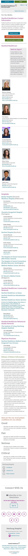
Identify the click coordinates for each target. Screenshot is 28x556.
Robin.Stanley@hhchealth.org (10, 229)
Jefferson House (15, 308)
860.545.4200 (6, 252)
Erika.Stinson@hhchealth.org (10, 318)
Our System (7, 1)
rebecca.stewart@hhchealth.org (9, 100)
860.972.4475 (5, 120)
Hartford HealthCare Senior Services (13, 300)
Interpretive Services (15, 535)
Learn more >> (6, 253)
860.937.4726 (6, 220)
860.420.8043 (6, 315)
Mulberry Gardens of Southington (11, 307)
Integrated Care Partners (9, 343)
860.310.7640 (5, 121)
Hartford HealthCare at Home (11, 293)
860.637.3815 (5, 143)
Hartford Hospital (7, 232)
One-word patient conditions (14, 40)
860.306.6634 (5, 164)
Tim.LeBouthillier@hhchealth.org (11, 335)
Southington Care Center (17, 305)
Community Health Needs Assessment (9, 545)
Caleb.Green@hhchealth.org (9, 187)
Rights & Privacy (14, 547)
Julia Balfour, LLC (16, 552)
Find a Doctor (10, 473)
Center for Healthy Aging (9, 302)
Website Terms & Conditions (9, 548)
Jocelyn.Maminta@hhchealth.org (10, 144)
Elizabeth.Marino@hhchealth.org (11, 273)
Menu (22, 5)
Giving (20, 1)
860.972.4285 (5, 97)
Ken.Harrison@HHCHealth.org (10, 209)
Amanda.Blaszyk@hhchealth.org (11, 221)
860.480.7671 (5, 185)
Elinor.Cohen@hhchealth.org (9, 166)
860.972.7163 (6, 350)
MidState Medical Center (9, 265)
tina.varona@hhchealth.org (8, 123)
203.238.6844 (6, 333)
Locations (9, 467)
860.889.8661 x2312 (8, 207)
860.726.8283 (5, 98)
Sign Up (14, 505)
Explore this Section (19, 11)
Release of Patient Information (14, 36)
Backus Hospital (6, 197)
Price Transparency (6, 547)
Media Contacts (14, 33)
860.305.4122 (6, 227)
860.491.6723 (6, 271)
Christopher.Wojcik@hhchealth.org (11, 352)
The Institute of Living (9, 326)
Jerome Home (5, 308)
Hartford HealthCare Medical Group (13, 341)
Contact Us (9, 470)
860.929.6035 (6, 206)
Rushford (11, 328)
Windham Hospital (7, 198)
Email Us (18, 533)
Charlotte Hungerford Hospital (11, 212)
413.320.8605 (6, 348)
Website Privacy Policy (19, 548)
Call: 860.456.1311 (11, 533)
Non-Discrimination (22, 547)
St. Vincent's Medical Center (10, 276)
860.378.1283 (6, 316)
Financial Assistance (22, 545)
